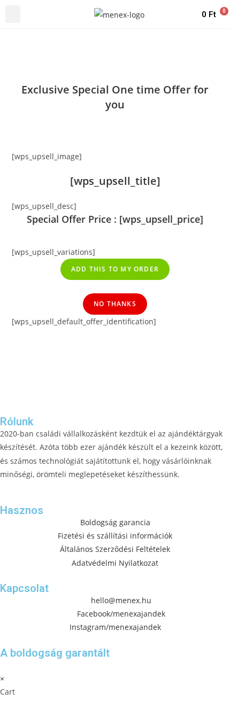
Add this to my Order (115, 269)
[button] (12, 14)
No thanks (115, 303)
